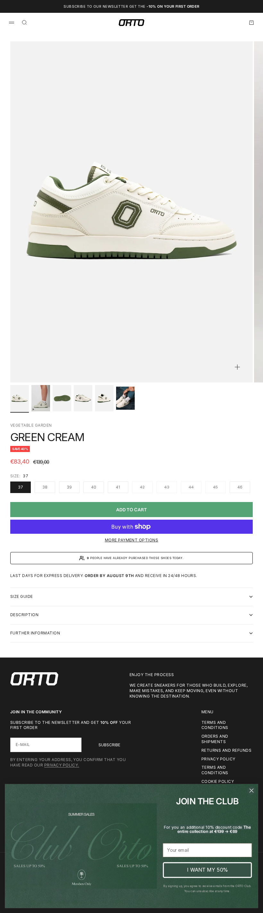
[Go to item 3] (62, 398)
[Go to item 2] (40, 398)
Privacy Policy (218, 759)
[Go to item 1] (19, 398)
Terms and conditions (214, 725)
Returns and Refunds (226, 750)
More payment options (131, 540)
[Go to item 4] (83, 398)
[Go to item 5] (104, 398)
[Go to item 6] (125, 398)
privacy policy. (61, 765)
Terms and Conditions (214, 770)
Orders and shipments (214, 739)
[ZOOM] (237, 367)
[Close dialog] (251, 790)
